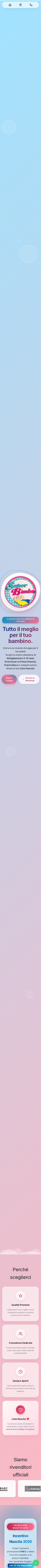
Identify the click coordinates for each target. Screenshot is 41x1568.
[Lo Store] (10, 5)
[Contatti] (30, 5)
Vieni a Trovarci (9, 679)
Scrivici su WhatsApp (30, 679)
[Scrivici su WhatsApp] (36, 1563)
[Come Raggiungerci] (20, 5)
